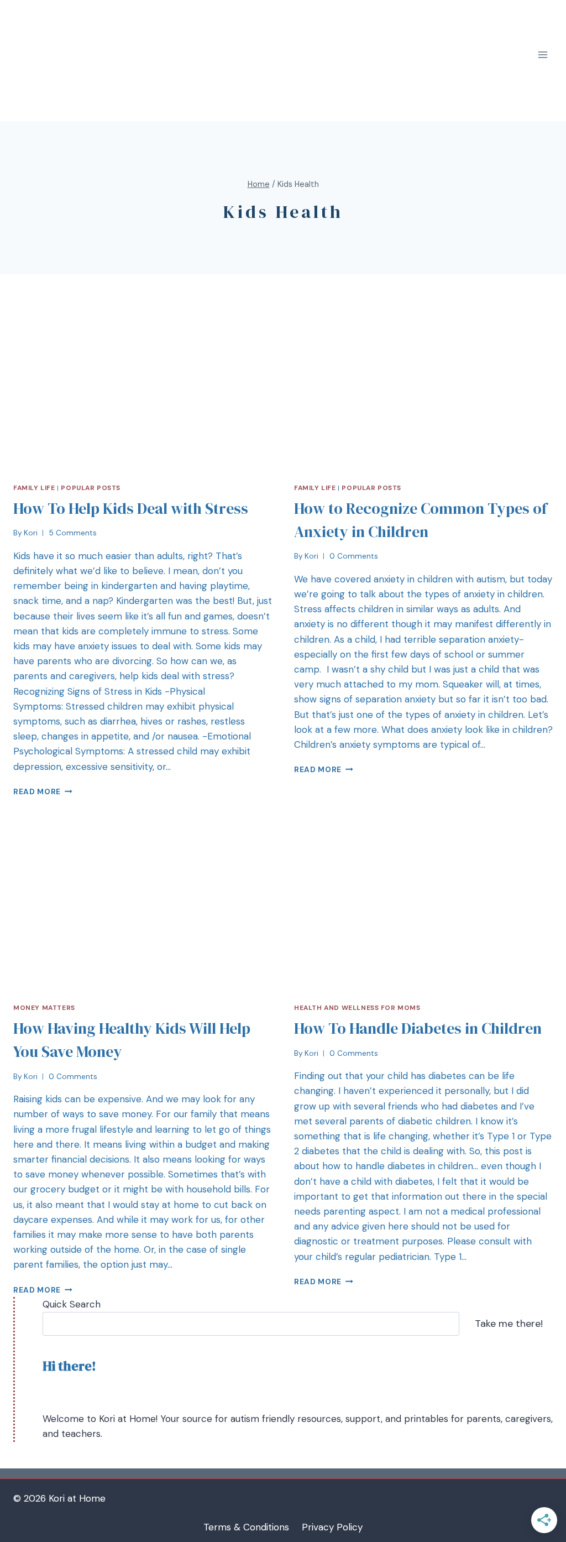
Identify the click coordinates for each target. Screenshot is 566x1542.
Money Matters (44, 1007)
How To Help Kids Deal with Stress (130, 508)
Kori (31, 533)
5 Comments (73, 533)
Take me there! (509, 1323)
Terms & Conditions (246, 1527)
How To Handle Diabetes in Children (418, 1028)
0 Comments (353, 556)
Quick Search (72, 1304)
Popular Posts (90, 487)
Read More (37, 791)
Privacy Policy (332, 1527)
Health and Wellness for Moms (357, 1007)
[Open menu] (542, 55)
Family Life (34, 487)
